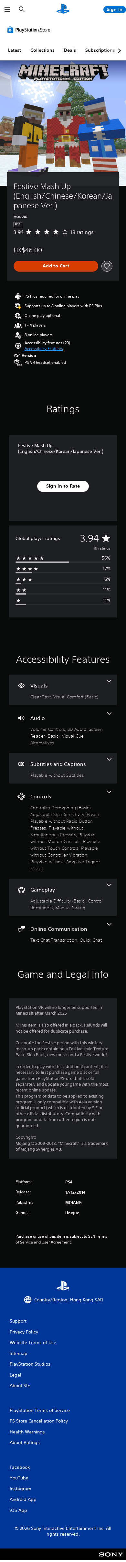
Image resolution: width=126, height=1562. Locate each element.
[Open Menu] (7, 9)
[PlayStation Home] (63, 9)
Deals (70, 50)
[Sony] (111, 1558)
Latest (14, 50)
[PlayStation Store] (30, 29)
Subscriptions (100, 50)
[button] (44, 349)
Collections (42, 50)
